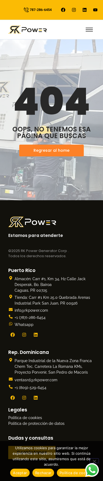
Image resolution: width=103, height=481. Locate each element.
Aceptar (20, 473)
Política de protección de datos (36, 423)
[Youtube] (95, 9)
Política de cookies (25, 418)
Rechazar (43, 473)
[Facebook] (63, 9)
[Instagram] (73, 9)
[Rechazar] (94, 460)
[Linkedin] (84, 9)
